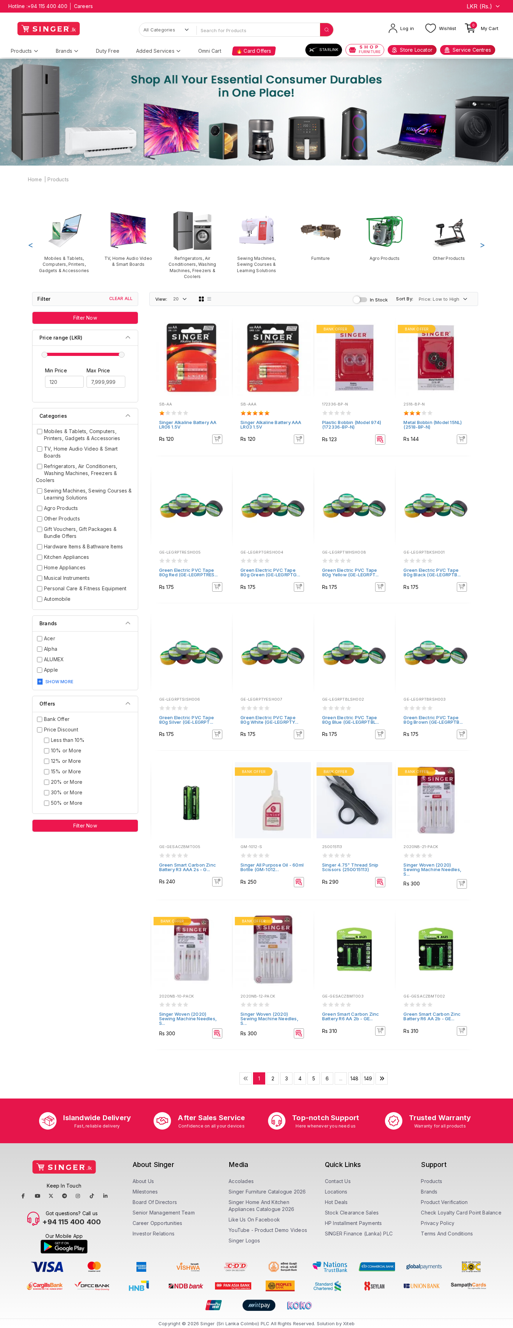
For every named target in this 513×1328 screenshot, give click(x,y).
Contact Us (338, 1181)
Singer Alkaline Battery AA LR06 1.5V (188, 424)
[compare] (222, 339)
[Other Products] (448, 235)
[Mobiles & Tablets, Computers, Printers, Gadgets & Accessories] (64, 241)
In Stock (379, 299)
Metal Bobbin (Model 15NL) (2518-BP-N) (432, 424)
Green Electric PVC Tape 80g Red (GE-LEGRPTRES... (188, 572)
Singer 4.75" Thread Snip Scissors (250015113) (350, 867)
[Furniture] (320, 235)
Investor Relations (154, 1233)
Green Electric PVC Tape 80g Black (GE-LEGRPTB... (432, 572)
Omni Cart (209, 51)
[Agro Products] (385, 235)
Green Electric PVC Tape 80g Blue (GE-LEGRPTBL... (350, 720)
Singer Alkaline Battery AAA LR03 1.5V (270, 424)
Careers (83, 6)
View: (161, 299)
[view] (222, 349)
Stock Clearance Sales (352, 1213)
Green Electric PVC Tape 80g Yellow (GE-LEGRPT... (350, 572)
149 (368, 1078)
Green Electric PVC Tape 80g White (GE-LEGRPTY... (269, 720)
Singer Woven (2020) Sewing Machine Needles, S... (432, 869)
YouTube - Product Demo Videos (268, 1230)
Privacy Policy (437, 1223)
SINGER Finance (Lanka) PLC (359, 1233)
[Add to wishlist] (222, 330)
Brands (64, 51)
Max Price (98, 370)
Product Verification (444, 1202)
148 (354, 1078)
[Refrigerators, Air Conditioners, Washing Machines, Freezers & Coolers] (192, 244)
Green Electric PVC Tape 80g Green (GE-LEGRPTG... (270, 572)
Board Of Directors (155, 1202)
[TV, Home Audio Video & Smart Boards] (128, 238)
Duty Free (107, 51)
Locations (336, 1192)
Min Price (56, 370)
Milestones (145, 1192)
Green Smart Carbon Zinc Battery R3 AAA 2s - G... (187, 867)
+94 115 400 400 (47, 6)
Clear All (121, 298)
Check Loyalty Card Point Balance (461, 1213)
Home (35, 179)
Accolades (241, 1181)
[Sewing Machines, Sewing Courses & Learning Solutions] (256, 241)
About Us (143, 1181)
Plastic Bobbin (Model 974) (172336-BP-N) (351, 424)
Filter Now (85, 318)
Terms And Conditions (447, 1233)
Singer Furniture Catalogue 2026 (267, 1192)
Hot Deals (336, 1202)
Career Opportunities (158, 1223)
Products (21, 51)
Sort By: (404, 298)
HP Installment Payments (353, 1223)
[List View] (209, 299)
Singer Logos (244, 1240)
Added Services (155, 51)
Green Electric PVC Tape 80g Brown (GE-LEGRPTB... (433, 720)
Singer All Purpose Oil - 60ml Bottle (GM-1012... (272, 867)
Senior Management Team (164, 1213)
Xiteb (349, 1323)
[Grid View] (201, 299)
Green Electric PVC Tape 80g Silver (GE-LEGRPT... (186, 720)
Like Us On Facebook (254, 1220)
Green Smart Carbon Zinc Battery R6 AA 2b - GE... (350, 1016)
